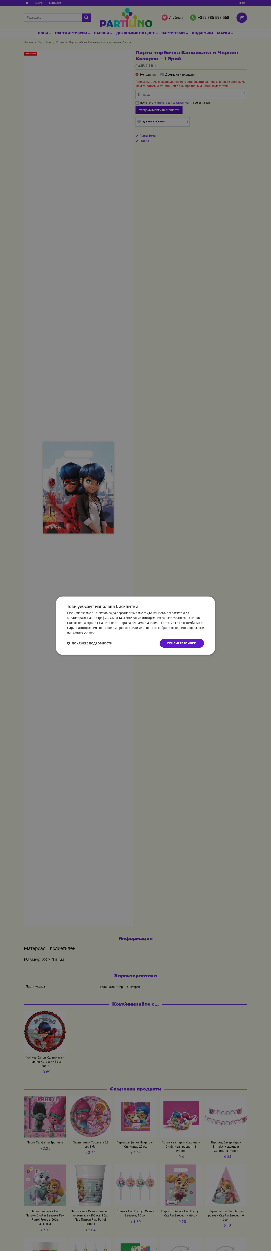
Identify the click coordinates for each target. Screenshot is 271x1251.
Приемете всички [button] (181, 643)
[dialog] (135, 625)
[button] (89, 643)
